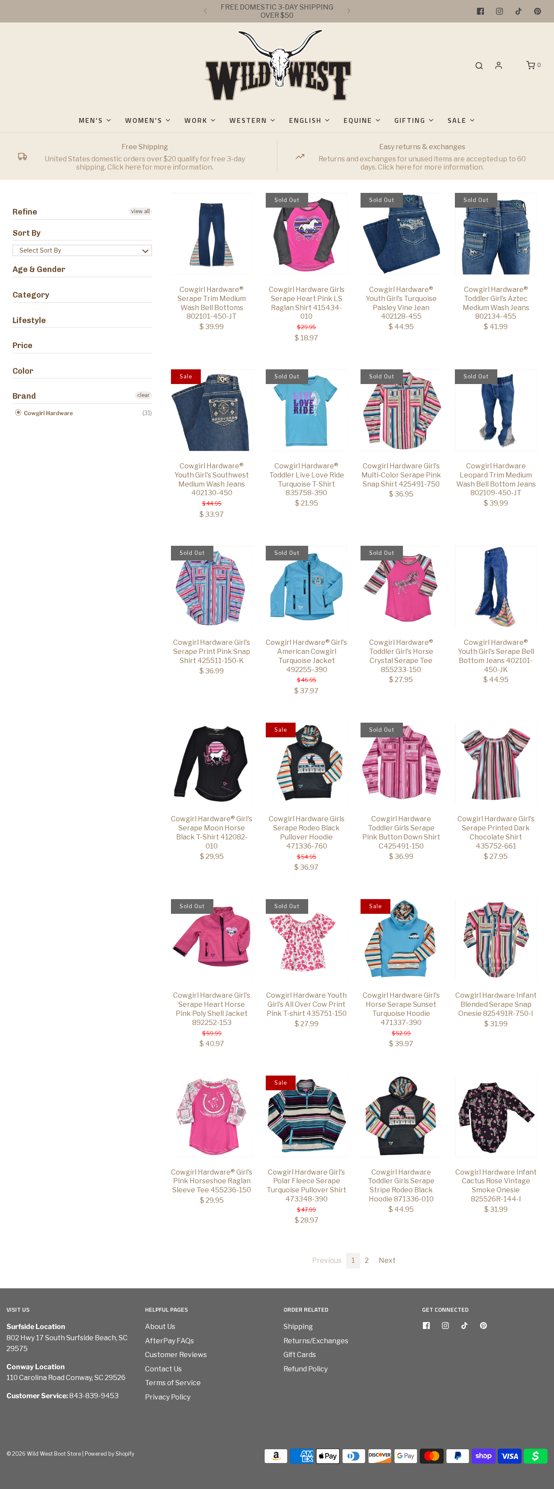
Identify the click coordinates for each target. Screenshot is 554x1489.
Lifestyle (29, 320)
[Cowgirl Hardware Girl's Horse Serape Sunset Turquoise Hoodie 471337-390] (401, 940)
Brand (24, 396)
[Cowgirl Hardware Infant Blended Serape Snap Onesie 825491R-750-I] (496, 940)
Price (22, 345)
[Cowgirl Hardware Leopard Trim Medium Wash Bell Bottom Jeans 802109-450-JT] (496, 410)
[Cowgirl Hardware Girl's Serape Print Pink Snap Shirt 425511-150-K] (212, 587)
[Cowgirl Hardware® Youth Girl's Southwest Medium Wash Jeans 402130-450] (212, 410)
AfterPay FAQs (169, 1341)
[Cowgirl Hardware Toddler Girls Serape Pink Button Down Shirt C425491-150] (401, 763)
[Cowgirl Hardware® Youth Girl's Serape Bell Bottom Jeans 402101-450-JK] (496, 587)
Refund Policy (305, 1369)
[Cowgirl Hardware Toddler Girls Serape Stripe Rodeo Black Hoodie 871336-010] (401, 1116)
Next (387, 1260)
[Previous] (205, 11)
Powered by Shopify (109, 1454)
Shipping (298, 1326)
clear (143, 395)
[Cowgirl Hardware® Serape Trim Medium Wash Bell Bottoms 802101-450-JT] (212, 234)
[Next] (348, 11)
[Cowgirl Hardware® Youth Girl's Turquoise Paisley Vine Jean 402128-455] (401, 234)
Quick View (211, 258)
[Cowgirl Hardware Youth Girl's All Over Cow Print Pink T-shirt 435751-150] (307, 940)
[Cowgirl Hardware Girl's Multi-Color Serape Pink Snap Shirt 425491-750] (401, 410)
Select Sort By (40, 250)
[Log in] (498, 65)
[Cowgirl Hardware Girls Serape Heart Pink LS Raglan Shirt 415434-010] (307, 234)
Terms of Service (173, 1383)
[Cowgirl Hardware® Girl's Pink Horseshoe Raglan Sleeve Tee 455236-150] (212, 1116)
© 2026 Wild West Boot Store (43, 1454)
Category (31, 295)
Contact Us (163, 1369)
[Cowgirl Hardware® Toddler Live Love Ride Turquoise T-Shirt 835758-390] (307, 410)
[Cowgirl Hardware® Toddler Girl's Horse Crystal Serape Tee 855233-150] (401, 587)
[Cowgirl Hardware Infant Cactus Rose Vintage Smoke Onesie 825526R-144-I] (496, 1116)
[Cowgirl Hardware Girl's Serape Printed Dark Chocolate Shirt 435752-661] (496, 763)
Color (23, 371)
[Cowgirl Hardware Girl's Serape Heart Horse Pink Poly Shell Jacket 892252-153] (212, 940)
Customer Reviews (176, 1355)
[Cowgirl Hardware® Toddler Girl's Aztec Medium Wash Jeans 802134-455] (496, 234)
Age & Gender (39, 269)
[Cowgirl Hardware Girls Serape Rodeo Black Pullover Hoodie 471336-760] (307, 763)
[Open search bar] (479, 65)
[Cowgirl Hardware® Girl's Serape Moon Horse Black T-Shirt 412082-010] (212, 763)
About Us (160, 1326)
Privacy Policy (167, 1397)
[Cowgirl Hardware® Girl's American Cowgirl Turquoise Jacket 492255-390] (307, 587)
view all (140, 211)
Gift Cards (299, 1355)
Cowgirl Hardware (48, 413)
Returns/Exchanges (315, 1341)
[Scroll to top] (538, 1343)
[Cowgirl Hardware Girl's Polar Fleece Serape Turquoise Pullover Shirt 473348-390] (307, 1116)
